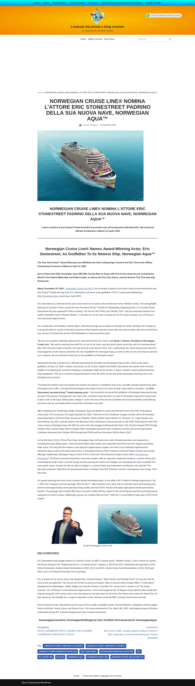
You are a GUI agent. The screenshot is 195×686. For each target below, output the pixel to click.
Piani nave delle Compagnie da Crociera (102, 676)
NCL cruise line (46, 657)
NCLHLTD (60, 657)
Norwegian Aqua (50, 296)
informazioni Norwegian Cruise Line (117, 651)
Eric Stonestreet (89, 651)
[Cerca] (170, 39)
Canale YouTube (153, 3)
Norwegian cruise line (97, 657)
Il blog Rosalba (77, 3)
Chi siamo (93, 3)
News (46, 3)
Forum (37, 3)
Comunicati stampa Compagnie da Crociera (63, 646)
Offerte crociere (95, 39)
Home (83, 39)
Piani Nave (109, 39)
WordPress (45, 682)
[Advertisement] (97, 63)
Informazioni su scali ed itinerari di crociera (122, 3)
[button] (66, 2)
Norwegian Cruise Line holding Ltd (127, 657)
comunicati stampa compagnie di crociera (106, 646)
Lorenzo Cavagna (89, 125)
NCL (138, 651)
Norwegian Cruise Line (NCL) (80, 288)
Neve (24, 682)
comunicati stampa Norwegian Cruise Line (58, 651)
